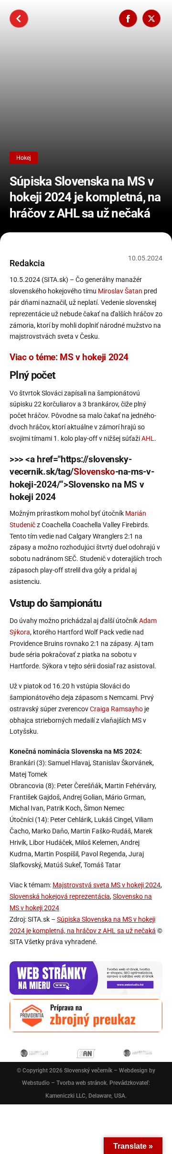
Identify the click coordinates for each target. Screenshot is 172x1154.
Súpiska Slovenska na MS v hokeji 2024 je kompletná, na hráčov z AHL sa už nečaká (85, 197)
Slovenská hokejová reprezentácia (60, 896)
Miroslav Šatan (120, 291)
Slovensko (94, 471)
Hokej (23, 158)
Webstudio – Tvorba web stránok (64, 1083)
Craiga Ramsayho (116, 709)
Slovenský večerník (88, 1070)
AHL (147, 438)
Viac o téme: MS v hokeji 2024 (69, 357)
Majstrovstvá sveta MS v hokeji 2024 (107, 885)
